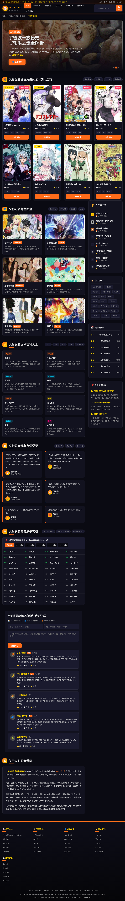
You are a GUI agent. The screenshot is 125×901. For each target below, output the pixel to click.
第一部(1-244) (48, 531)
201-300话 (41, 545)
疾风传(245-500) (63, 531)
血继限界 (80, 344)
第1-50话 (10, 545)
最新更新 (118, 79)
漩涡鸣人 (95, 292)
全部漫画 (88, 79)
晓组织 (73, 209)
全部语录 (59, 446)
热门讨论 (5, 868)
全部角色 (53, 209)
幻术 (55, 344)
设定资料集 (37, 851)
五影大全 (67, 847)
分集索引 (63, 891)
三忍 (81, 209)
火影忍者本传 (38, 835)
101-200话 (30, 545)
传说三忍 (67, 843)
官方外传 (36, 847)
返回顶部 (30, 891)
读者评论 (29, 11)
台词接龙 (5, 876)
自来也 (95, 301)
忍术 (48, 344)
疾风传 (103, 301)
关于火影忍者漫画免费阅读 (11, 835)
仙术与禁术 (99, 851)
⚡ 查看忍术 (17, 62)
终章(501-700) (78, 531)
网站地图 (78, 891)
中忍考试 (95, 316)
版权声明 (5, 839)
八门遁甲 (114, 311)
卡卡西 (110, 297)
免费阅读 (108, 287)
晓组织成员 (68, 839)
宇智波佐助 (106, 292)
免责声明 (5, 843)
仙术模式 (104, 306)
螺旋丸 (116, 292)
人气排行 (98, 79)
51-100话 (19, 545)
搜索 (119, 8)
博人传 (95, 311)
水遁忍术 (98, 843)
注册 (100, 2)
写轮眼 (95, 297)
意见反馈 (112, 2)
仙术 (70, 344)
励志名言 (69, 446)
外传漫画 (115, 316)
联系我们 (5, 847)
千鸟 (102, 297)
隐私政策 (87, 891)
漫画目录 (36, 5)
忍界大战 (105, 316)
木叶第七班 (68, 835)
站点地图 (120, 2)
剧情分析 (5, 872)
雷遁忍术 (98, 839)
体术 (63, 344)
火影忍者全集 (61, 771)
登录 (105, 2)
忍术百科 (58, 5)
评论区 (71, 891)
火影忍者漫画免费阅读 (17, 16)
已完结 (108, 79)
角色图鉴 (47, 5)
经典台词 (114, 306)
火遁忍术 (98, 835)
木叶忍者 (63, 209)
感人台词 (80, 446)
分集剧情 (80, 5)
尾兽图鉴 (67, 851)
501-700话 (63, 545)
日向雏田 (104, 311)
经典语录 (69, 5)
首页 (27, 5)
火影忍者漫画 (97, 287)
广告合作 (5, 851)
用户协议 (95, 891)
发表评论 (14, 646)
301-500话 (52, 545)
